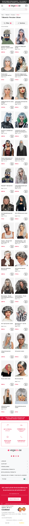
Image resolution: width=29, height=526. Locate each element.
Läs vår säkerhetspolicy (7, 517)
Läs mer (7, 522)
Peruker (13, 14)
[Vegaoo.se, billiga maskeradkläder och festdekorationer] (14, 6)
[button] (14, 479)
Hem (2, 14)
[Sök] (25, 9)
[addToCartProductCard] (12, 52)
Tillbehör (7, 14)
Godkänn (21, 522)
